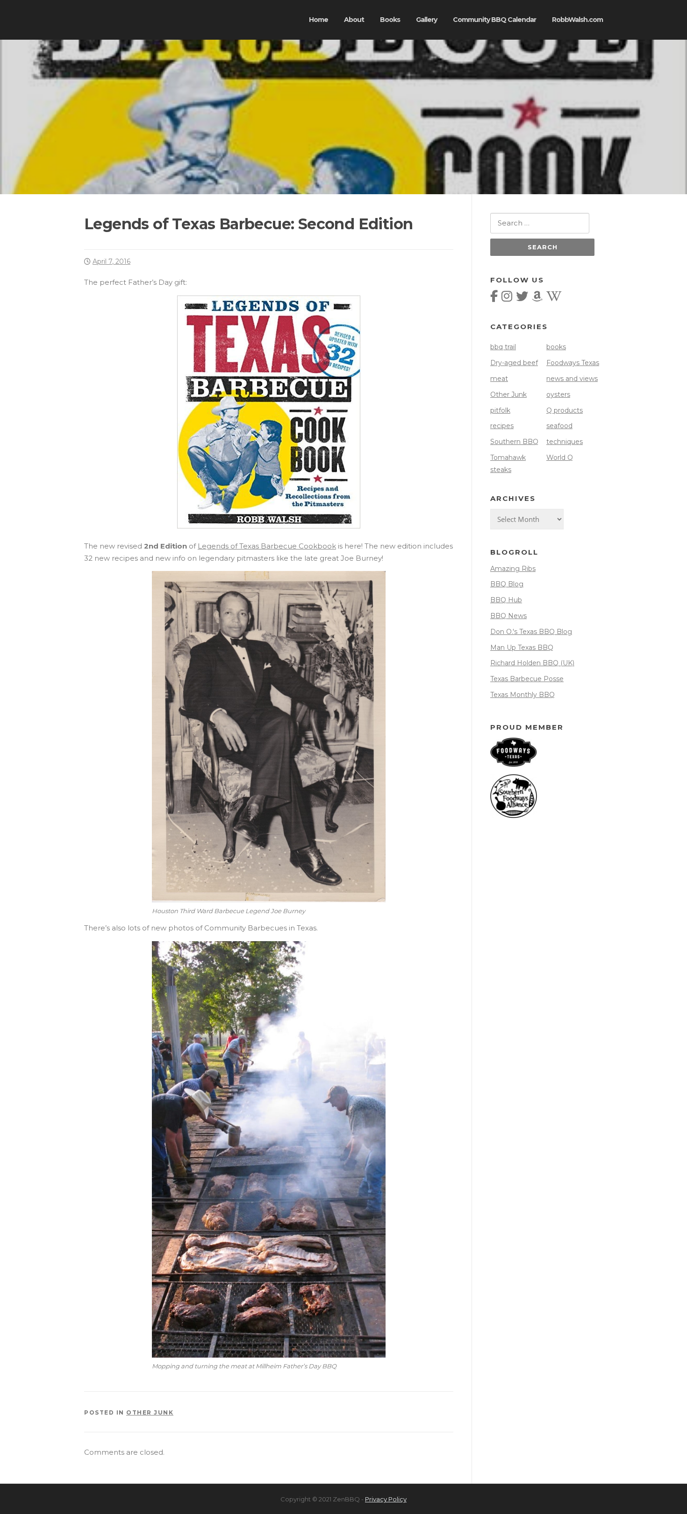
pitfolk (500, 410)
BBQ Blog (506, 584)
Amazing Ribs (513, 568)
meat (499, 378)
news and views (572, 378)
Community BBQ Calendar (494, 19)
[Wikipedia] (554, 298)
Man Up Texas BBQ (521, 647)
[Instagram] (506, 298)
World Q (559, 457)
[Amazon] (537, 298)
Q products (564, 410)
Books (390, 19)
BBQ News (508, 616)
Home (318, 19)
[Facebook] (494, 298)
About (354, 19)
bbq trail (503, 347)
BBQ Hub (506, 600)
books (556, 347)
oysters (558, 394)
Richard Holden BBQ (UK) (532, 663)
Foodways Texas (572, 363)
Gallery (426, 19)
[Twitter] (522, 298)
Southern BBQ (514, 441)
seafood (559, 426)
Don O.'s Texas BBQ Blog (531, 631)
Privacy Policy (386, 1499)
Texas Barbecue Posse (527, 679)
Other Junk (149, 1412)
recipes (502, 426)
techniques (564, 441)
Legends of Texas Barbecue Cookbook (267, 546)
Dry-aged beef (514, 363)
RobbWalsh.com (577, 19)
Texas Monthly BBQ (522, 694)
